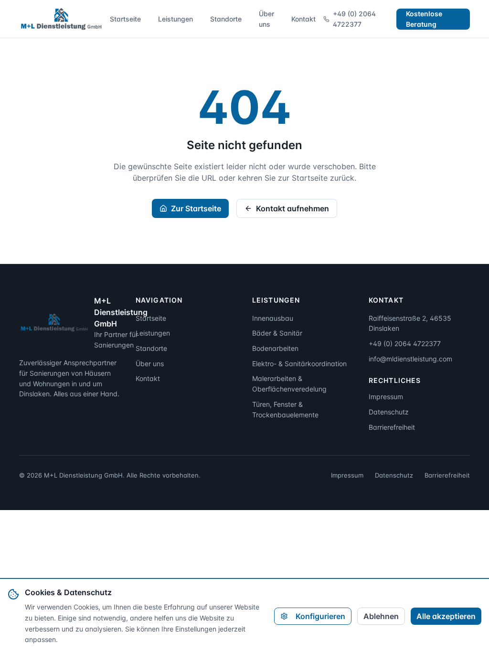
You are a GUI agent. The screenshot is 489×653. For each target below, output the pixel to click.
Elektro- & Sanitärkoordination (299, 363)
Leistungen (175, 19)
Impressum (386, 396)
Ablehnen (381, 616)
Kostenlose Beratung (424, 19)
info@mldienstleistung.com (410, 359)
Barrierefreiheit (392, 427)
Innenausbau (272, 318)
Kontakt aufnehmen (292, 208)
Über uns (266, 19)
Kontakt (303, 19)
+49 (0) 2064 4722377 (354, 19)
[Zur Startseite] (60, 19)
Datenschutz (389, 412)
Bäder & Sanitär (277, 333)
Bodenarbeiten (275, 348)
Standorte (226, 19)
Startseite (125, 19)
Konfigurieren (320, 616)
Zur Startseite (196, 208)
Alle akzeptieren (446, 616)
